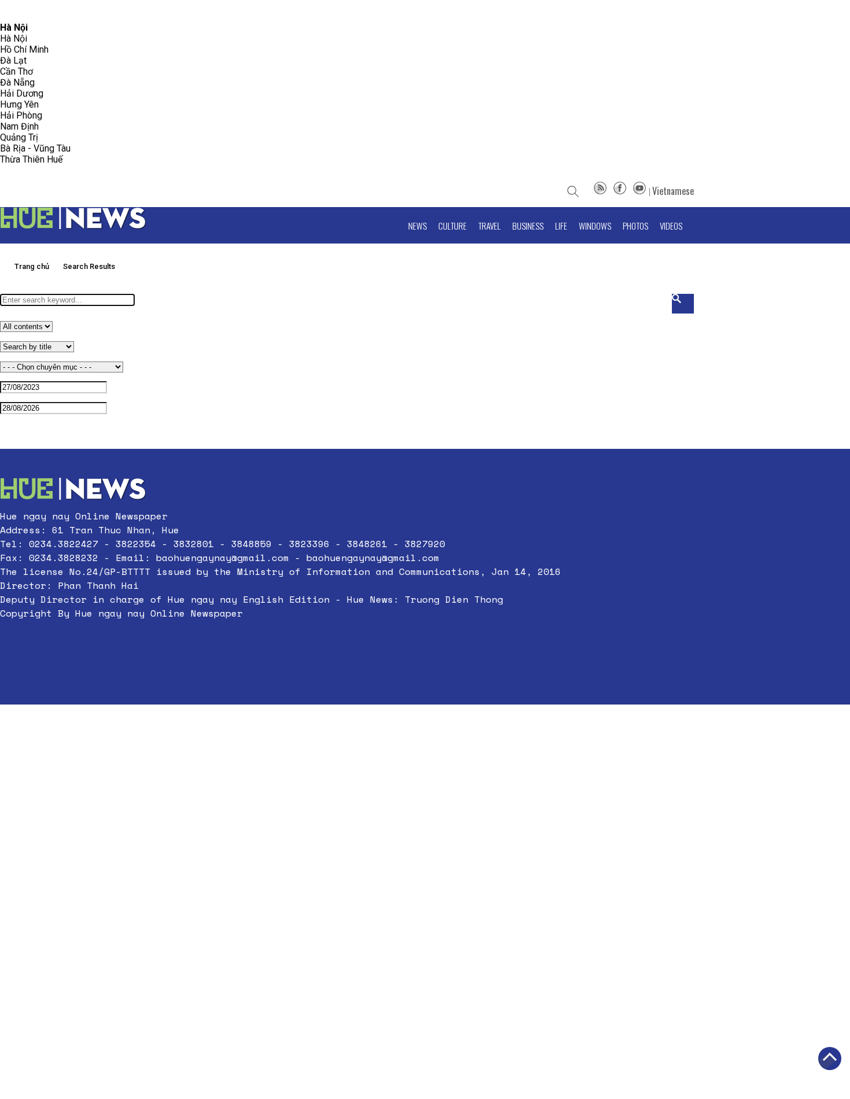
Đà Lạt (13, 60)
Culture (452, 225)
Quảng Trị (19, 137)
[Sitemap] (600, 191)
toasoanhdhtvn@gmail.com (102, 11)
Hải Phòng (21, 115)
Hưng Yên (19, 104)
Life (561, 225)
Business (528, 225)
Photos (635, 225)
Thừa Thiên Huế (31, 159)
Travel (489, 225)
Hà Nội (13, 38)
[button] (280, 641)
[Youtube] (639, 191)
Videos (671, 225)
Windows (595, 225)
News (417, 225)
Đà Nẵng (17, 82)
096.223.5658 (24, 11)
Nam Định (19, 126)
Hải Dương (21, 93)
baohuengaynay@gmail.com (222, 558)
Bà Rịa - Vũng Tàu (35, 148)
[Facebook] (620, 191)
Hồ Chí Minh (24, 49)
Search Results (89, 266)
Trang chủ (31, 266)
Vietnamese (673, 191)
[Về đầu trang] (829, 1058)
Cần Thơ (16, 71)
